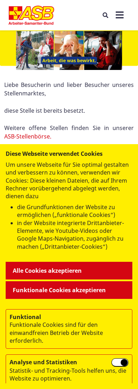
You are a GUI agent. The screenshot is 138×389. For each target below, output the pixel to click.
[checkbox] (119, 362)
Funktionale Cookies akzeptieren (59, 290)
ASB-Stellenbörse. (27, 136)
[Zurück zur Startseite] (31, 15)
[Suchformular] (105, 15)
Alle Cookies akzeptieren (47, 271)
